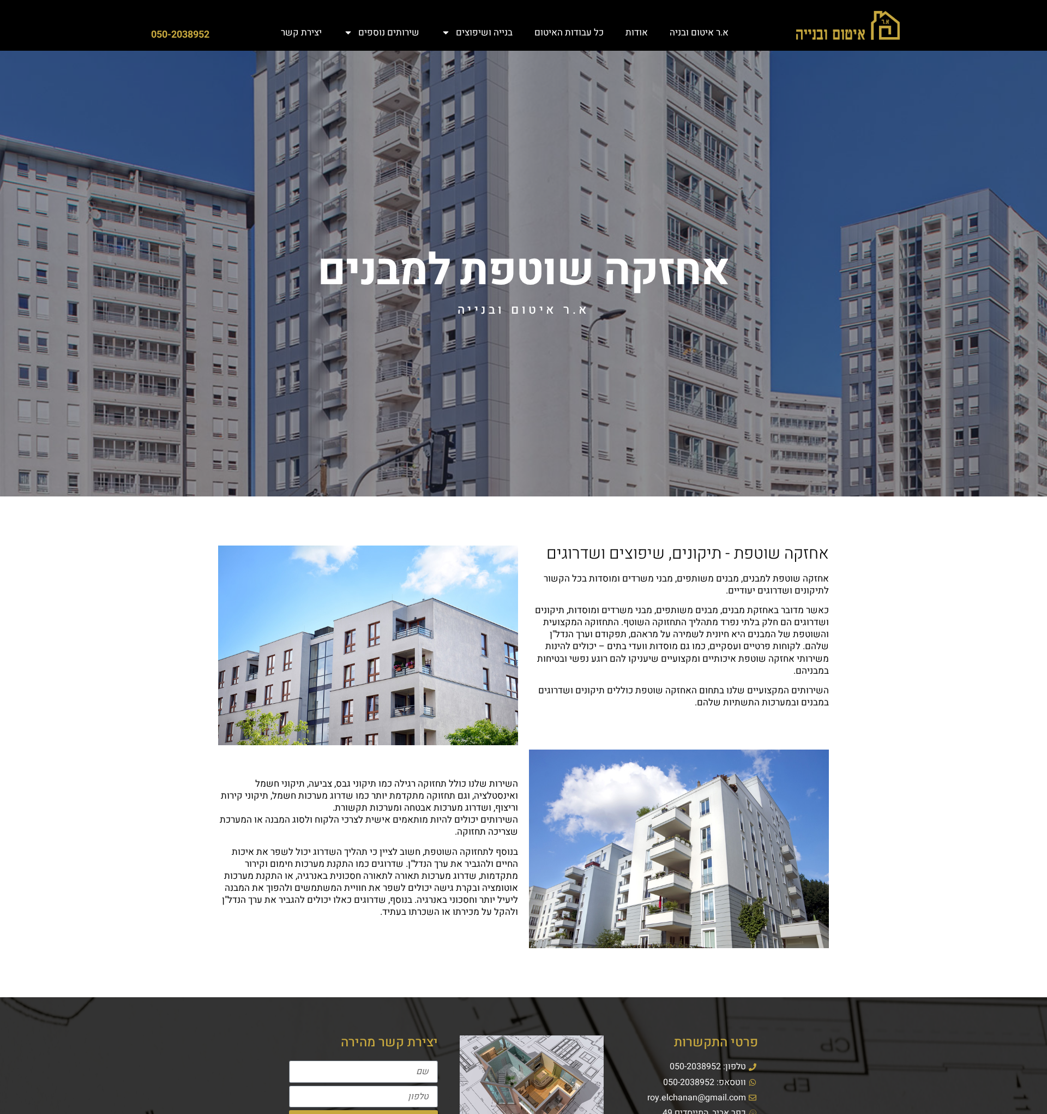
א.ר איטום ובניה (699, 32)
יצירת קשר (301, 32)
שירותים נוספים (388, 32)
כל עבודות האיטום (569, 32)
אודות (636, 32)
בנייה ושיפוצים (484, 32)
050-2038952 (180, 34)
